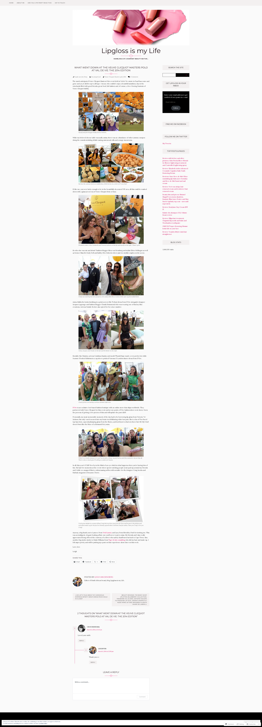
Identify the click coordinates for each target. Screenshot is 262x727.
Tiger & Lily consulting (116, 540)
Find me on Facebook (176, 124)
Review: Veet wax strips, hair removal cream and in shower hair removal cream (175, 189)
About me (20, 3)
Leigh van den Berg (81, 77)
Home (11, 3)
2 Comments (134, 77)
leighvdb (102, 649)
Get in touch (60, 3)
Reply (81, 640)
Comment (142, 697)
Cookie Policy (43, 723)
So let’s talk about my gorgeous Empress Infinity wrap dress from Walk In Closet (91, 596)
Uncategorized (96, 77)
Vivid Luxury (107, 533)
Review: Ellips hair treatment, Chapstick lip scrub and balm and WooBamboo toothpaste (175, 220)
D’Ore (75, 408)
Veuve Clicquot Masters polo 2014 (115, 77)
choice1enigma (93, 627)
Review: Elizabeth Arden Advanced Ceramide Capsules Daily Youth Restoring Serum (175, 171)
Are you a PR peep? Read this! (40, 3)
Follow (175, 108)
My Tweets (167, 143)
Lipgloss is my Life (131, 51)
